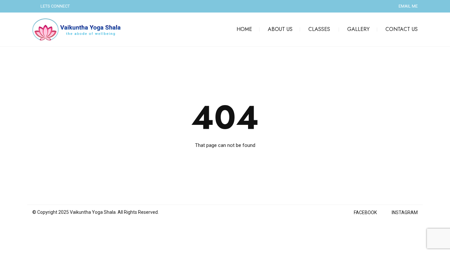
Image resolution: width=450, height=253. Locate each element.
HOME (244, 29)
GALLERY (358, 29)
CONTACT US (401, 29)
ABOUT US (280, 29)
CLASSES (319, 29)
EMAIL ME (408, 6)
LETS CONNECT (55, 6)
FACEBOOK (365, 212)
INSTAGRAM (405, 212)
